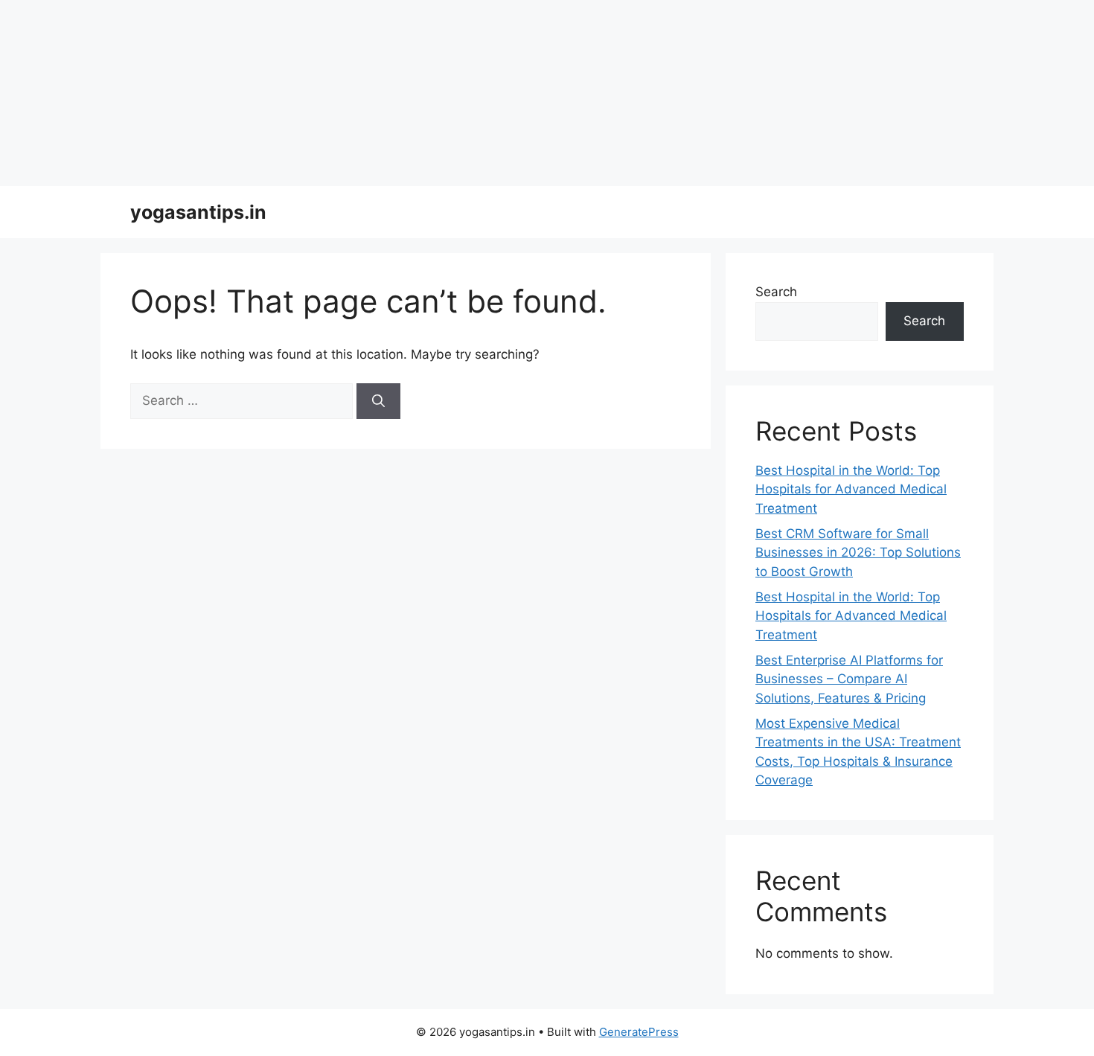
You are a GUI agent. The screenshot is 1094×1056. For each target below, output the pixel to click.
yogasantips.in (198, 212)
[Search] (378, 401)
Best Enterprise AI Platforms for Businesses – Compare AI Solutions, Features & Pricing (849, 679)
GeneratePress (639, 1032)
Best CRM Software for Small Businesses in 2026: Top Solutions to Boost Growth (858, 552)
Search (776, 291)
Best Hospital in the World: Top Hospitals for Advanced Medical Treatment (851, 489)
